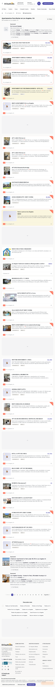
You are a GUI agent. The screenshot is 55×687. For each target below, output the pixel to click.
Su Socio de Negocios (34, 654)
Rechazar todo (21, 684)
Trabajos (17, 651)
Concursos (45, 649)
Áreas (44, 656)
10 (35, 594)
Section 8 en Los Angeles (14, 609)
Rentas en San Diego (37, 605)
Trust (16, 656)
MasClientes (32, 656)
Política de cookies (19, 664)
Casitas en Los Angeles (27, 609)
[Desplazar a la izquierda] (3, 606)
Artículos (45, 651)
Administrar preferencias (8, 684)
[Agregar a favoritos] (51, 53)
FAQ (43, 663)
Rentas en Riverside (25, 605)
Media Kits (17, 649)
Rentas (19, 13)
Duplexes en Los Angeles (41, 609)
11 (38, 594)
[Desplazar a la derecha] (52, 606)
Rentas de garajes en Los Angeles (19, 612)
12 (41, 594)
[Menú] (2, 3)
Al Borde (31, 662)
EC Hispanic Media (33, 646)
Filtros (50, 19)
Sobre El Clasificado (20, 646)
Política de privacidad (20, 662)
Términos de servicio (20, 654)
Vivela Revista (32, 664)
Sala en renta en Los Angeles (36, 615)
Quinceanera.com (33, 649)
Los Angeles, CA (10, 13)
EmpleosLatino (32, 651)
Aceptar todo (31, 684)
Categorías (45, 654)
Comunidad (45, 646)
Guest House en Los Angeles (37, 612)
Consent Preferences (48, 668)
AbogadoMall (32, 659)
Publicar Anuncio (48, 3)
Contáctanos (45, 666)
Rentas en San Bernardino (12, 605)
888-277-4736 (7, 659)
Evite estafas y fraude (20, 659)
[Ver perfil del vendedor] (4, 73)
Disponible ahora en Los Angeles (19, 615)
